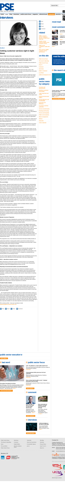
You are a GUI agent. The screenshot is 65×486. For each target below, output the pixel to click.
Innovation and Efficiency (42, 103)
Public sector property (44, 114)
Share (14, 308)
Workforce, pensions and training (43, 91)
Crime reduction (42, 122)
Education (41, 120)
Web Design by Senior (57, 477)
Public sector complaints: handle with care (44, 46)
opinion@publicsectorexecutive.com (8, 304)
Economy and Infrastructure (42, 88)
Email (8, 308)
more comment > (30, 415)
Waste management (43, 116)
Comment (20, 308)
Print (3, 308)
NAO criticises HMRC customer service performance (44, 50)
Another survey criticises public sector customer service (44, 42)
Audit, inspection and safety (43, 94)
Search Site (54, 5)
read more (28, 369)
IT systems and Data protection (43, 106)
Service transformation (44, 108)
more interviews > (31, 433)
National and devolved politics (44, 97)
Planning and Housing (44, 110)
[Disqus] (18, 331)
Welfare (40, 118)
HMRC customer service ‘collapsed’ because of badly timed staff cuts (44, 37)
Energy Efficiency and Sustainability (44, 100)
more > (14, 388)
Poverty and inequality (44, 112)
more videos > (4, 358)
